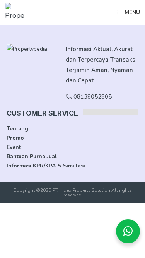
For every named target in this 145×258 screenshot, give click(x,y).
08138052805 (92, 97)
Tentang (17, 128)
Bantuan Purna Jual (32, 156)
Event (14, 147)
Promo (15, 138)
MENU (132, 12)
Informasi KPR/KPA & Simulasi (46, 165)
